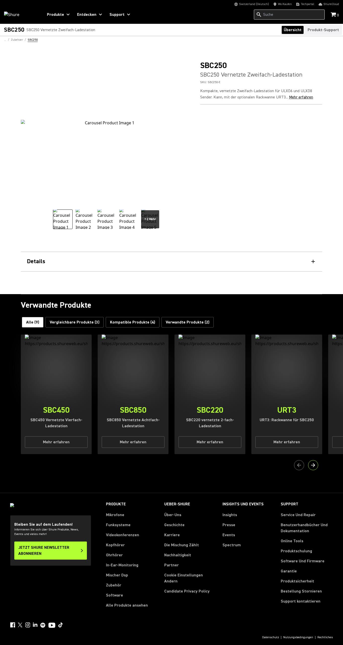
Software (114, 595)
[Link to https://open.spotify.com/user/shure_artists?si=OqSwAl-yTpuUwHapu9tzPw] (43, 625)
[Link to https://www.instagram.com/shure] (27, 624)
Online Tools (292, 541)
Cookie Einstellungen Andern (183, 578)
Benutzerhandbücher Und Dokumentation (304, 527)
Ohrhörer (114, 555)
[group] (63, 219)
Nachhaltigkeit (177, 555)
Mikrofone (115, 514)
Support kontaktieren (300, 601)
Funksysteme (118, 524)
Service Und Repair (298, 514)
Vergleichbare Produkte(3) (74, 322)
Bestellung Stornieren (301, 591)
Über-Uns (172, 514)
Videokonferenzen (122, 535)
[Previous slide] (299, 465)
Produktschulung (296, 551)
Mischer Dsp (117, 575)
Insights (229, 514)
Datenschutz (270, 637)
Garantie (289, 571)
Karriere (172, 535)
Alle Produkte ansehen (127, 605)
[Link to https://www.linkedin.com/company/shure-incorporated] (35, 624)
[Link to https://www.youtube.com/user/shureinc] (51, 625)
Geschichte (174, 524)
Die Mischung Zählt (181, 545)
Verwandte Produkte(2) (187, 322)
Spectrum (231, 545)
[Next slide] (313, 465)
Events (228, 535)
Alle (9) (32, 322)
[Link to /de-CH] (20, 15)
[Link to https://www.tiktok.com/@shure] (60, 624)
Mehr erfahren (301, 97)
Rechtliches (325, 637)
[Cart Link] (334, 15)
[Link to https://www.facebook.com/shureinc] (12, 624)
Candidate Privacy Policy (187, 591)
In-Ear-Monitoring (122, 565)
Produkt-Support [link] (323, 29)
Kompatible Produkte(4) (132, 322)
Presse (228, 524)
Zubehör (113, 585)
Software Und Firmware (302, 561)
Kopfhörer (115, 545)
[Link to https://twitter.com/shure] (20, 624)
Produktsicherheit (297, 581)
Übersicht (293, 29)
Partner (171, 565)
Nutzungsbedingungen (298, 637)
